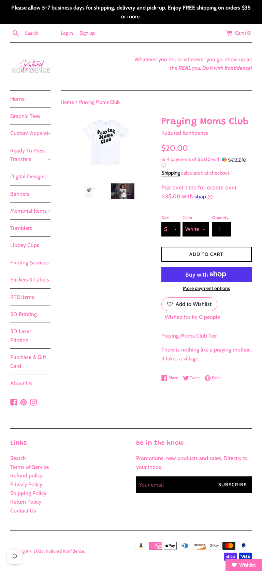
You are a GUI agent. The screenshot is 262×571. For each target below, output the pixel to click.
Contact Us (23, 510)
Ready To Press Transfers (30, 155)
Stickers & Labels (29, 279)
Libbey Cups (24, 245)
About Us (21, 383)
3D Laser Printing (20, 335)
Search (18, 458)
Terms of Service (29, 467)
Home (17, 99)
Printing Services (29, 262)
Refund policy (26, 475)
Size (165, 217)
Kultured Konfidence (65, 551)
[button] (206, 162)
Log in (67, 33)
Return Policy (25, 502)
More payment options (206, 288)
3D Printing (23, 314)
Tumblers (21, 228)
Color (187, 217)
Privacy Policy (26, 484)
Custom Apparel (30, 133)
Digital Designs (28, 176)
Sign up (87, 33)
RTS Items (22, 297)
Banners (19, 194)
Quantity (220, 217)
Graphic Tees (25, 116)
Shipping (170, 173)
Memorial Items (30, 211)
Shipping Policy (28, 493)
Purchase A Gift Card (28, 361)
